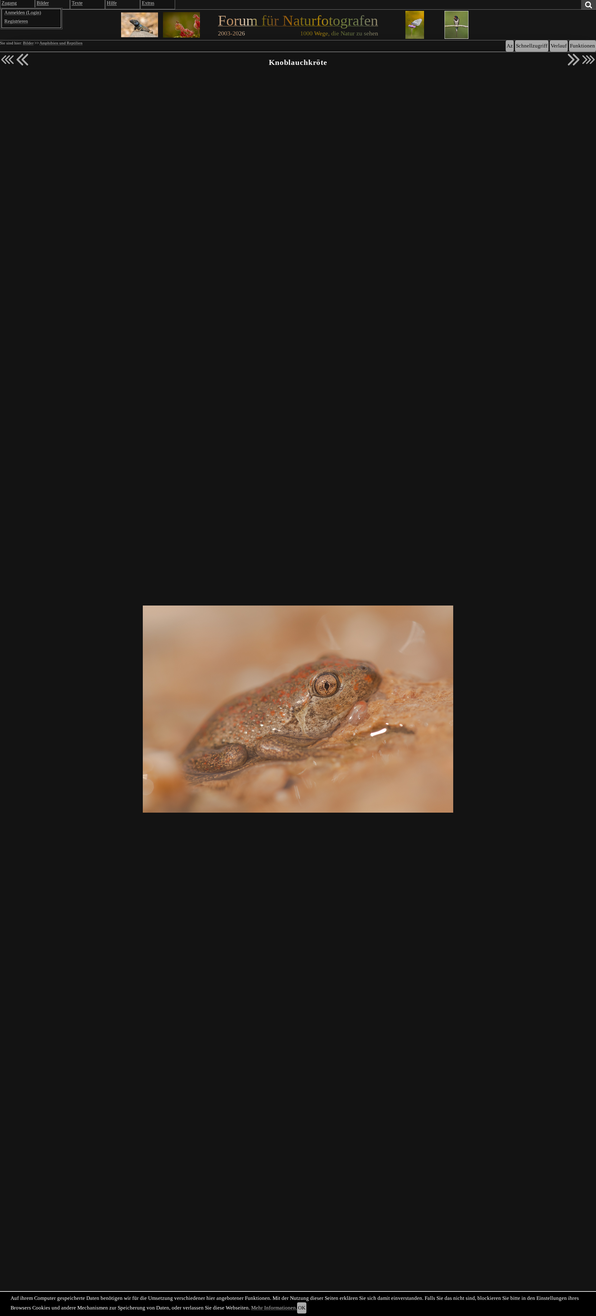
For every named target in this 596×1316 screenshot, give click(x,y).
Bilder (28, 43)
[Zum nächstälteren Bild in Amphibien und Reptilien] (573, 59)
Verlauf (559, 46)
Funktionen (582, 46)
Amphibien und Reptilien (61, 43)
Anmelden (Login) (22, 12)
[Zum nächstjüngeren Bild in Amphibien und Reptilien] (22, 59)
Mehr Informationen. (274, 1308)
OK (301, 1308)
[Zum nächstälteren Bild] (588, 59)
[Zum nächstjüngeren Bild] (7, 59)
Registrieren (16, 21)
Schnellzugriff (532, 46)
